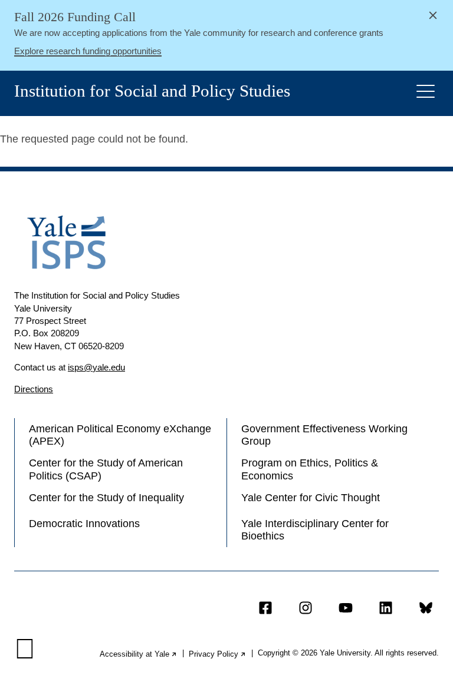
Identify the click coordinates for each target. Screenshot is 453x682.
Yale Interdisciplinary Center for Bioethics (315, 530)
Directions (33, 389)
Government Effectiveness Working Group (324, 435)
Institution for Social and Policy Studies (152, 91)
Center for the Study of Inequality (106, 498)
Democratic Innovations (84, 523)
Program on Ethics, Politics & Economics (309, 469)
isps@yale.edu (96, 367)
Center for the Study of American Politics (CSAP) (106, 469)
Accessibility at (139, 654)
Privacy (218, 654)
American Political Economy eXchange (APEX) (120, 435)
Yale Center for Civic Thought (310, 498)
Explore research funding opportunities (88, 51)
